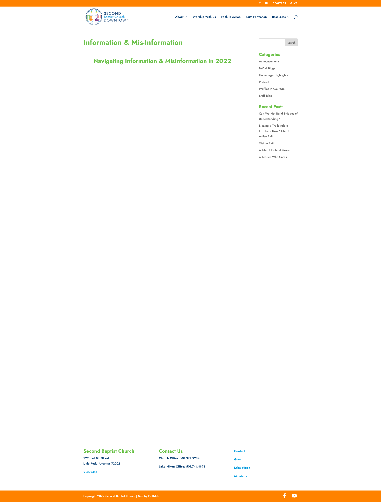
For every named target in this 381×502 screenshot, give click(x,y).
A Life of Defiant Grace (274, 150)
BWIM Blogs (267, 68)
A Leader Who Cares (273, 157)
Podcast (264, 82)
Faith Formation (256, 17)
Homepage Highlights (273, 75)
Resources (279, 17)
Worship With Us (204, 17)
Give (294, 3)
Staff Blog (265, 96)
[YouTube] (266, 4)
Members (240, 476)
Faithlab (153, 496)
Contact (279, 3)
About (179, 17)
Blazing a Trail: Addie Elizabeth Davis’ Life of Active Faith (274, 131)
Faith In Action (231, 17)
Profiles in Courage (272, 89)
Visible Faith (267, 143)
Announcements (269, 61)
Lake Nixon (242, 468)
